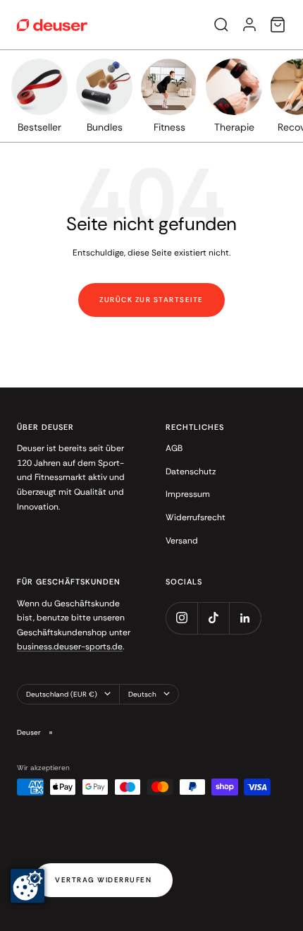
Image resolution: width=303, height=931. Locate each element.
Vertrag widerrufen (103, 879)
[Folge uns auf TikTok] (213, 618)
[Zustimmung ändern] (27, 886)
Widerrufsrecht (195, 517)
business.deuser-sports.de (70, 646)
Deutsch (142, 694)
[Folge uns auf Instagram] (181, 618)
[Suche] (221, 24)
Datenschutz (191, 471)
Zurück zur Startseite (151, 299)
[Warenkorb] (277, 24)
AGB (174, 448)
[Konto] (249, 24)
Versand (182, 540)
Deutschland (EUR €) (61, 694)
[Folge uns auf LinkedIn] (245, 618)
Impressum (188, 494)
